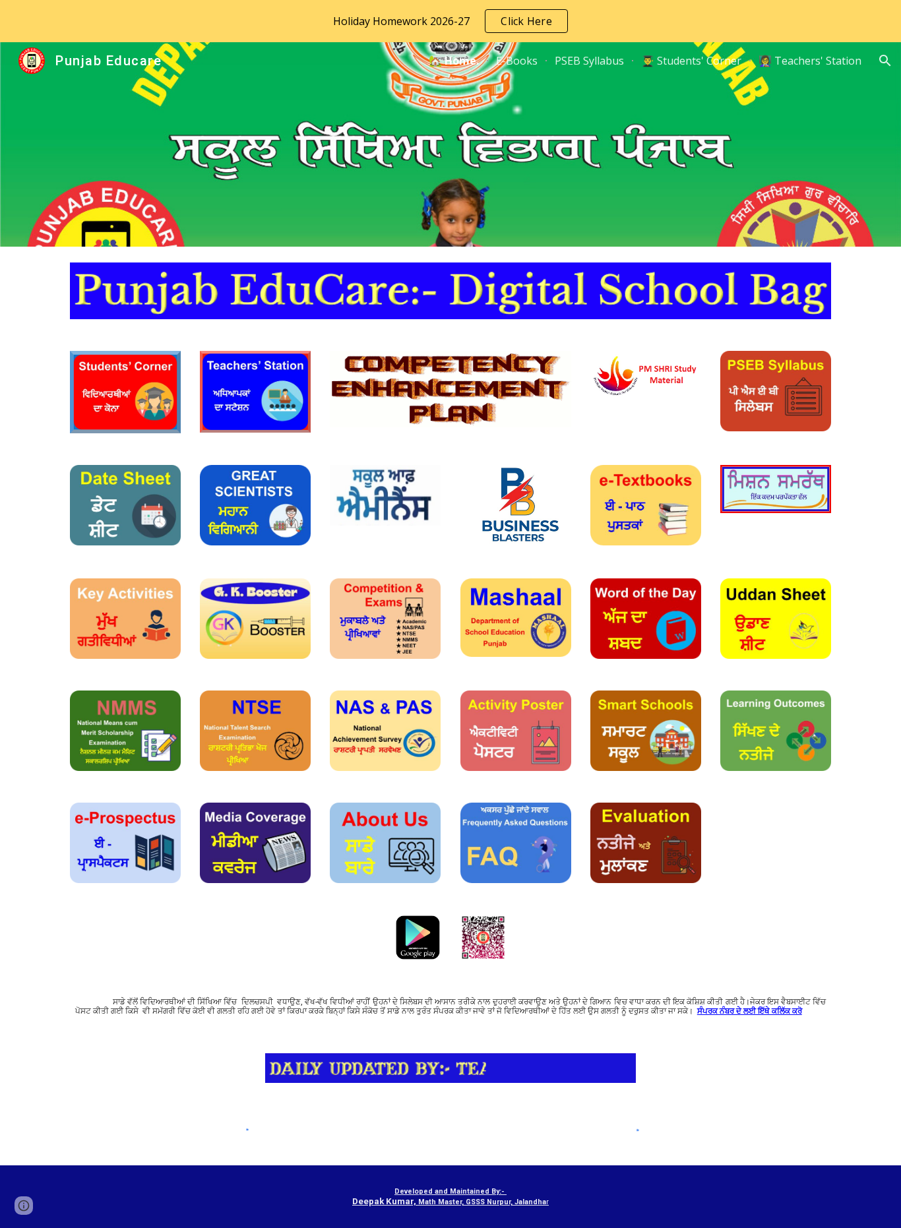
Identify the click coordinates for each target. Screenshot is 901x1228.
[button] (885, 61)
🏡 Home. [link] (454, 60)
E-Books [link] (517, 60)
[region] (450, 21)
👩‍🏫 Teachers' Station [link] (810, 60)
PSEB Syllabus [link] (589, 60)
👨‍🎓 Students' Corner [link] (691, 60)
